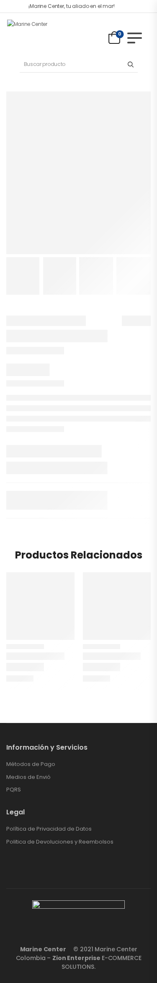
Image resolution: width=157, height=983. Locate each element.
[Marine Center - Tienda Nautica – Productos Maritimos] (39, 34)
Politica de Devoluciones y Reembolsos (59, 842)
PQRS (13, 789)
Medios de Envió (28, 777)
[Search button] (131, 64)
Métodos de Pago (30, 764)
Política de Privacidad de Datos (49, 829)
